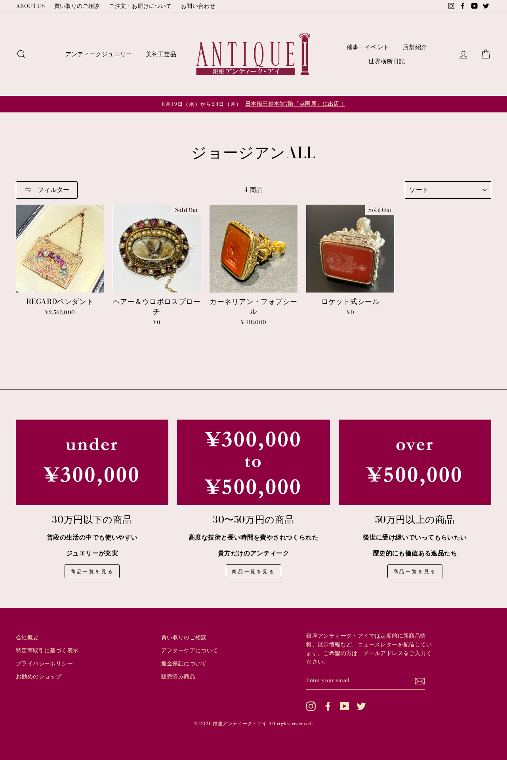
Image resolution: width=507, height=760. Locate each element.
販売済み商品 (178, 676)
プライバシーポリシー (44, 663)
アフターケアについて (189, 650)
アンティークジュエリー (98, 54)
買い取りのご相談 (77, 6)
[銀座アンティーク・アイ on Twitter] (361, 706)
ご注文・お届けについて (140, 6)
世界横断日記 (386, 61)
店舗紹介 (415, 46)
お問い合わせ (198, 6)
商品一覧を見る (92, 571)
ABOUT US (30, 6)
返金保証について (184, 663)
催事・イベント (368, 46)
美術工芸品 (161, 54)
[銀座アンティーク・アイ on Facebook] (328, 706)
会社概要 (27, 637)
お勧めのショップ (38, 676)
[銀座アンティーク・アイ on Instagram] (311, 706)
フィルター (52, 189)
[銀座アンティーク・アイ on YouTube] (344, 706)
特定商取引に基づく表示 (47, 650)
